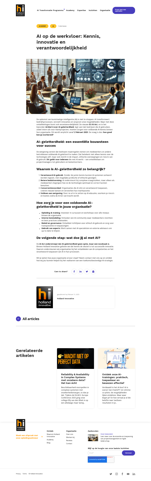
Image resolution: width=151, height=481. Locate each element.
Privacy (18, 474)
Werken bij (70, 437)
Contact (69, 443)
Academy (42, 26)
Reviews (69, 440)
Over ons (69, 434)
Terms (24, 474)
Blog (48, 443)
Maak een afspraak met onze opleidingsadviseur (27, 436)
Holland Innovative (65, 298)
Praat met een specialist (120, 10)
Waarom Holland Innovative (53, 435)
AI (53, 26)
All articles (31, 319)
